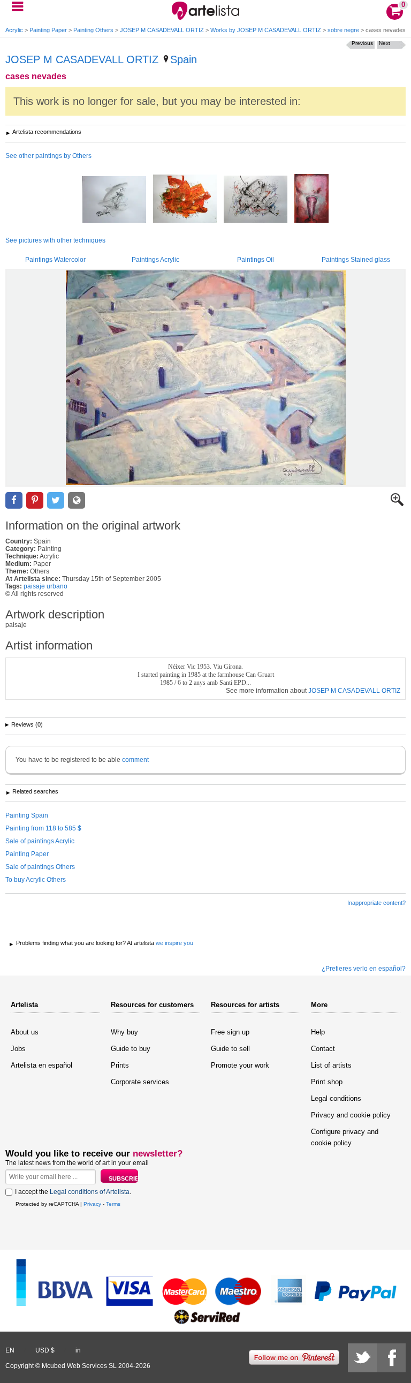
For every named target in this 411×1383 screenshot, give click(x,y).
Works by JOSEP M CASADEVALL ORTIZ (265, 30)
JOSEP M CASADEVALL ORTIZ (162, 30)
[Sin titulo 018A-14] (311, 199)
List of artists (331, 1065)
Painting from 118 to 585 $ (43, 828)
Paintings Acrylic (155, 259)
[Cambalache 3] (255, 200)
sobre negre (343, 30)
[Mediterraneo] (184, 199)
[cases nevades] (205, 377)
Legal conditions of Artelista (90, 1192)
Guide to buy (130, 1049)
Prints (120, 1065)
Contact (323, 1049)
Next (384, 43)
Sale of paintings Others (40, 867)
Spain (183, 59)
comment (135, 760)
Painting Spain (26, 815)
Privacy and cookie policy (351, 1115)
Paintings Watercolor (55, 259)
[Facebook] (391, 1357)
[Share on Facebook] (13, 500)
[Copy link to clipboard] (76, 500)
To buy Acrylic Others (35, 879)
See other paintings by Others (48, 156)
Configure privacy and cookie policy (344, 1137)
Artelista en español (41, 1065)
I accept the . (73, 1192)
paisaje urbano (45, 586)
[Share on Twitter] (55, 500)
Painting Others (93, 30)
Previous (362, 43)
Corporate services (140, 1082)
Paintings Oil (255, 259)
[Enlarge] (397, 504)
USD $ (45, 1350)
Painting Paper (48, 30)
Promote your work (240, 1065)
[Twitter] (362, 1357)
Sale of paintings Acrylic (39, 841)
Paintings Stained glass (356, 259)
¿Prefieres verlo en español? (364, 968)
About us (25, 1032)
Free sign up (230, 1032)
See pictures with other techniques (55, 240)
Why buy (124, 1032)
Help (318, 1032)
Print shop (326, 1082)
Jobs (18, 1049)
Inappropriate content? (376, 903)
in (78, 1350)
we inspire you (174, 943)
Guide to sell (230, 1049)
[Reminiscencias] (114, 200)
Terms (113, 1204)
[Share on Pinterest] (34, 500)
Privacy (92, 1204)
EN (9, 1350)
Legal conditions (336, 1098)
